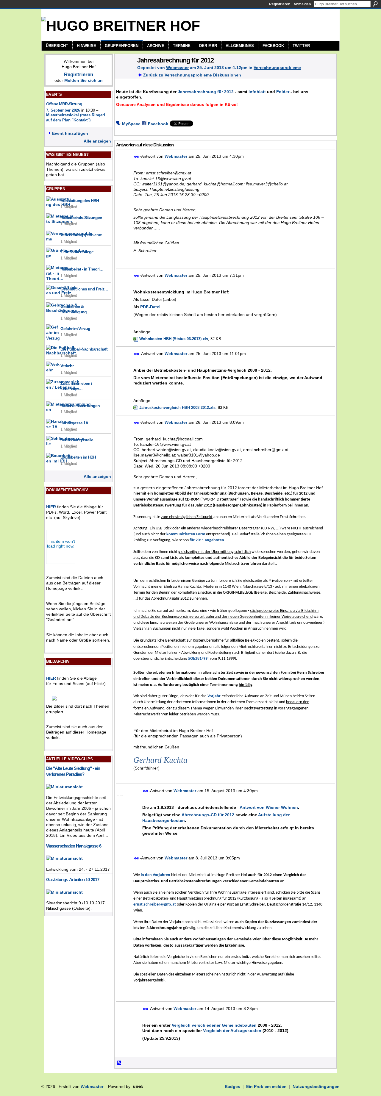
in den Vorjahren (155, 875)
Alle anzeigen (97, 141)
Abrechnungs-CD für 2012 (208, 814)
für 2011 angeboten (207, 540)
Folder (282, 91)
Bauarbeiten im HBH (78, 457)
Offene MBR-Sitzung (64, 103)
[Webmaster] (124, 72)
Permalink (137, 157)
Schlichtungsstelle (76, 439)
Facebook (158, 123)
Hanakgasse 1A (74, 422)
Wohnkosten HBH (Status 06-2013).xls (173, 339)
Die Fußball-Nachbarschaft (83, 349)
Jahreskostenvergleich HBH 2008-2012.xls (177, 407)
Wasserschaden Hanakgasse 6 (73, 845)
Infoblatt (257, 91)
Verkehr (67, 365)
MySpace (131, 123)
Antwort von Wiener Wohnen (269, 807)
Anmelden (302, 4)
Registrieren (279, 4)
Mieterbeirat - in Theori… (81, 269)
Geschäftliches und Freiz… (84, 289)
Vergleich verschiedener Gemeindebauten (214, 1025)
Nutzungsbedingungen (316, 1086)
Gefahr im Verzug (75, 328)
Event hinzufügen (70, 133)
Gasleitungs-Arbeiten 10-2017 (72, 879)
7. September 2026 (63, 110)
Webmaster (177, 67)
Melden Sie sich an (83, 80)
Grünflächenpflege (76, 251)
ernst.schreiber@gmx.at (154, 904)
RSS (119, 1063)
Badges (232, 1086)
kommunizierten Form (185, 534)
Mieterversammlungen (80, 405)
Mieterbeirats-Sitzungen (81, 217)
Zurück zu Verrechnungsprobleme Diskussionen (192, 75)
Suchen (375, 4)
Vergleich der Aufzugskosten (232, 1030)
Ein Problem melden (266, 1086)
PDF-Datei (150, 306)
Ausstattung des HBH (79, 200)
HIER (51, 506)
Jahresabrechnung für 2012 (206, 91)
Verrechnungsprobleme (81, 234)
